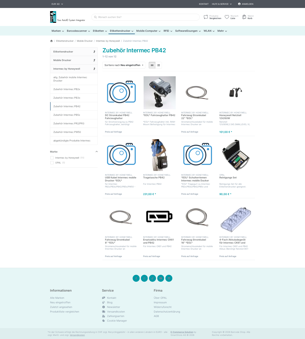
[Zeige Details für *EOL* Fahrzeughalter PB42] (159, 92)
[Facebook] (136, 278)
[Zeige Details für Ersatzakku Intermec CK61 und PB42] (159, 217)
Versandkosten (77, 335)
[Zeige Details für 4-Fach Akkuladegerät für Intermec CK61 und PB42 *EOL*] (235, 217)
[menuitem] (57, 31)
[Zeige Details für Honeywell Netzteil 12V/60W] (235, 92)
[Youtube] (160, 278)
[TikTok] (152, 278)
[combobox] (57, 4)
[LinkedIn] (168, 278)
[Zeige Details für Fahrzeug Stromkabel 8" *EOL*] (121, 217)
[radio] (152, 65)
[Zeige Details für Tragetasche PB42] (159, 155)
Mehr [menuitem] (220, 30)
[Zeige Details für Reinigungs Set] (235, 155)
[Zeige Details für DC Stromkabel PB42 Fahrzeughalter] (121, 92)
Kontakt (204, 4)
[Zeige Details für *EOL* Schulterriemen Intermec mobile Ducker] (197, 155)
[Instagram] (144, 278)
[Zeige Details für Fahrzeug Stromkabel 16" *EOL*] (197, 217)
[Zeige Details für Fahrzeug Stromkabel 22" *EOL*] (197, 92)
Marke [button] (54, 151)
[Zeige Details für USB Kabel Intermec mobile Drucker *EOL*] (121, 155)
